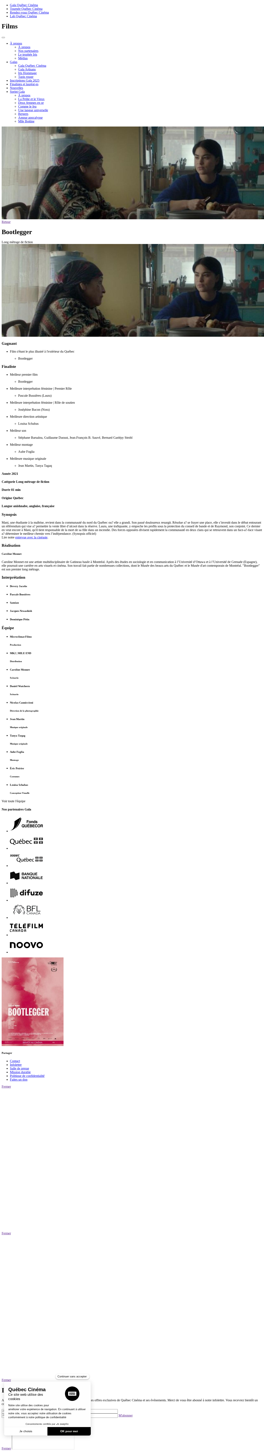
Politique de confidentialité (27, 1076)
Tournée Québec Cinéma (26, 9)
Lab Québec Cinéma (23, 16)
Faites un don (18, 1079)
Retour (6, 222)
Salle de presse (19, 1068)
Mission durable (20, 1072)
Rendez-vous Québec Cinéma (29, 12)
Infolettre (16, 1064)
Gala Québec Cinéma (24, 5)
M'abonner (126, 1415)
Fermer (6, 1086)
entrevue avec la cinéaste (31, 537)
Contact (15, 1061)
